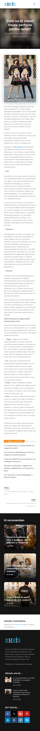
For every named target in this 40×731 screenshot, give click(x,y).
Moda (15, 36)
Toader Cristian (12, 33)
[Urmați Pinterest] (27, 713)
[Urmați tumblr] (14, 720)
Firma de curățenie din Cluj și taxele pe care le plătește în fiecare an (19, 540)
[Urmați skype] (27, 720)
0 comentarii (22, 36)
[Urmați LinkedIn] (8, 720)
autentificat (18, 625)
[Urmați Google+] (20, 713)
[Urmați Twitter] (14, 713)
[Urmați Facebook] (8, 713)
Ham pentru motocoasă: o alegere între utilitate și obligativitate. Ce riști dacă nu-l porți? (19, 468)
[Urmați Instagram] (20, 720)
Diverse (32, 33)
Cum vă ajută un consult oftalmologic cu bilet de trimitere (19, 568)
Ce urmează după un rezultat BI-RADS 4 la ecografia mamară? (24, 680)
